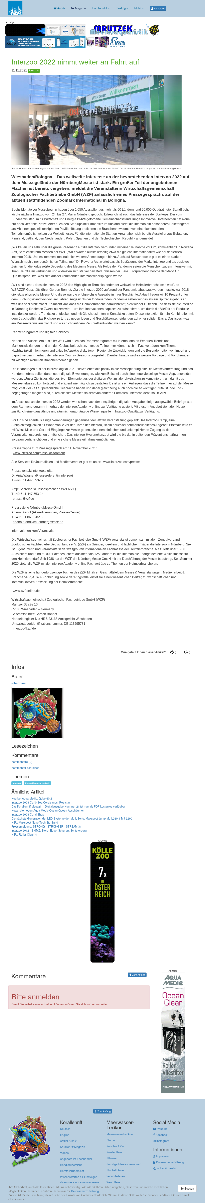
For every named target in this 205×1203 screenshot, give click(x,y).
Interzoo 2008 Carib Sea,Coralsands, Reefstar (40, 802)
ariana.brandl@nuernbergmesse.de (38, 522)
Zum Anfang (138, 974)
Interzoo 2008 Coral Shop (27, 814)
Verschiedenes (116, 1176)
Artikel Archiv (68, 1141)
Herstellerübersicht (72, 1171)
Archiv (60, 8)
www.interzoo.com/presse (121, 462)
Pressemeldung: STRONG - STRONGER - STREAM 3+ (46, 826)
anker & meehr (166, 1168)
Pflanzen (112, 1158)
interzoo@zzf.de (24, 628)
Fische (111, 1140)
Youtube (162, 1129)
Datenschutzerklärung (169, 1162)
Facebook (161, 1135)
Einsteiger (122, 8)
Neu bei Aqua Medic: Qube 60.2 (31, 798)
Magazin (80, 8)
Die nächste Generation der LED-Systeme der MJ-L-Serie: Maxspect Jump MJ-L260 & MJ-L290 (71, 818)
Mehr (138, 8)
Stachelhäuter (115, 1170)
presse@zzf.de (23, 498)
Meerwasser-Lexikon (120, 1134)
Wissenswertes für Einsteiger (78, 1177)
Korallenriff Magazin (72, 1147)
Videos (64, 1153)
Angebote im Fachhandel (76, 1159)
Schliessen (187, 1188)
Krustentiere (114, 1152)
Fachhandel (100, 8)
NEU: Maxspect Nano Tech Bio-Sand (34, 822)
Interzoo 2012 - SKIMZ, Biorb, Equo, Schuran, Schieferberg (49, 830)
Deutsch (65, 1129)
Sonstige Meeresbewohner (124, 1164)
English (64, 1135)
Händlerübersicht (71, 1165)
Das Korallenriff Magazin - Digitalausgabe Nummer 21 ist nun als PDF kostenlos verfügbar (68, 806)
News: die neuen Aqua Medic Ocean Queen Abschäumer (47, 810)
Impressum (162, 1156)
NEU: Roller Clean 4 (24, 834)
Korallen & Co (115, 1146)
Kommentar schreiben (25, 768)
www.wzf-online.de (26, 590)
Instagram (162, 1141)
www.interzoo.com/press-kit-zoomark (39, 453)
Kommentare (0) (21, 762)
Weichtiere (113, 1182)
